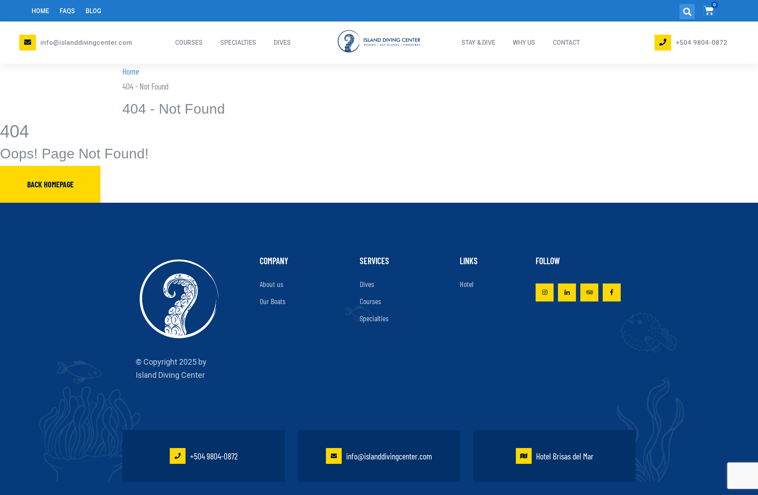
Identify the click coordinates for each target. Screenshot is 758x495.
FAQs (67, 10)
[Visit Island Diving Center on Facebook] (612, 292)
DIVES (282, 42)
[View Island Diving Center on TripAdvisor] (589, 292)
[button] (687, 11)
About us (271, 284)
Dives (367, 284)
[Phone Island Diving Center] (662, 42)
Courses (370, 301)
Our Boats (273, 301)
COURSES (189, 42)
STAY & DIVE (478, 42)
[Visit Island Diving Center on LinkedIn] (567, 292)
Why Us (524, 42)
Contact (566, 42)
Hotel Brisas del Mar (565, 456)
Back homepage (50, 184)
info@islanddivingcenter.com (86, 43)
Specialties (374, 318)
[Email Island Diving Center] (27, 42)
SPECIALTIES (238, 42)
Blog (93, 10)
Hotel (466, 284)
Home (40, 10)
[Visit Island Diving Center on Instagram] (545, 292)
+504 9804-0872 (701, 43)
